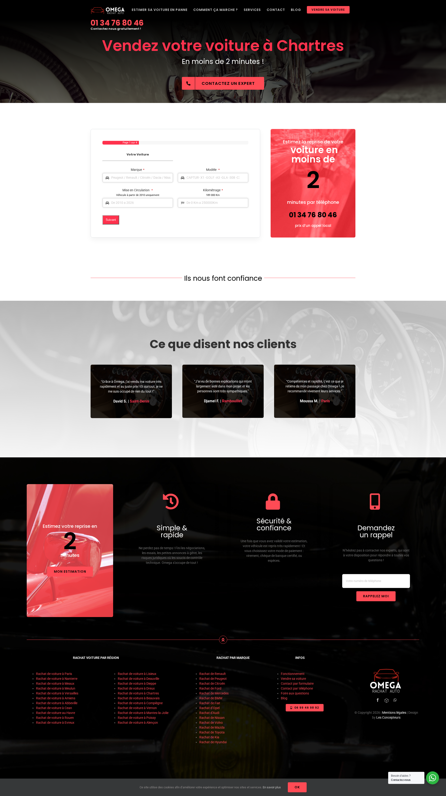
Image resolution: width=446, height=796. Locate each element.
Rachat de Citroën (212, 683)
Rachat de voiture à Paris (54, 674)
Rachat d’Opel (209, 708)
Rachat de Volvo (211, 722)
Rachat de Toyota (212, 732)
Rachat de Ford (210, 688)
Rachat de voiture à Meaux (55, 683)
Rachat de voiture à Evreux (55, 722)
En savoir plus (272, 787)
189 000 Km (213, 195)
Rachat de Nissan (212, 718)
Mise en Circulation (137, 190)
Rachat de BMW (210, 698)
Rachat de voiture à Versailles (57, 693)
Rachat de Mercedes (214, 693)
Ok (297, 787)
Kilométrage (213, 190)
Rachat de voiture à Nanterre (56, 678)
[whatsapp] (395, 700)
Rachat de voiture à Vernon (137, 708)
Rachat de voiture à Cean (54, 708)
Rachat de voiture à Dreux (136, 688)
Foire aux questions (295, 693)
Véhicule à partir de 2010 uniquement (137, 195)
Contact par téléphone (297, 688)
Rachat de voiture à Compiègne (140, 703)
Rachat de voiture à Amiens (55, 698)
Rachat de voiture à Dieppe (137, 683)
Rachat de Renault (212, 674)
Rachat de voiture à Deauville (138, 678)
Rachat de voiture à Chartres (138, 693)
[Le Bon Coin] (386, 700)
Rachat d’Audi (209, 713)
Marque (137, 170)
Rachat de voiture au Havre (56, 713)
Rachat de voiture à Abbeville (56, 703)
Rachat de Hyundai (213, 742)
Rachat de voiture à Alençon (138, 722)
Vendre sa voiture (293, 678)
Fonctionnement (293, 674)
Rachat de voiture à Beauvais (139, 698)
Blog (284, 698)
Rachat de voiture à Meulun (55, 688)
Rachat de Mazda (212, 727)
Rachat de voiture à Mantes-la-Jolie (143, 713)
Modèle (213, 170)
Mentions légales (394, 712)
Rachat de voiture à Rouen (55, 718)
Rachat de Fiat (209, 703)
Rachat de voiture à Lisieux (137, 674)
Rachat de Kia (209, 737)
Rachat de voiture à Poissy (137, 718)
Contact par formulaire (297, 683)
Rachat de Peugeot (213, 678)
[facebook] (378, 700)
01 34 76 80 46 (117, 22)
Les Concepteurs (388, 717)
